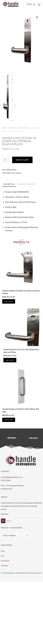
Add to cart (22, 160)
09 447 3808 (5, 480)
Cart (2, 556)
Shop (2, 551)
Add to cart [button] (9, 301)
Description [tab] (9, 184)
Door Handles (23, 128)
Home (4, 128)
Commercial (12, 128)
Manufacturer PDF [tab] (26, 184)
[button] (37, 17)
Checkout (4, 565)
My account (5, 561)
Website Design (31, 573)
